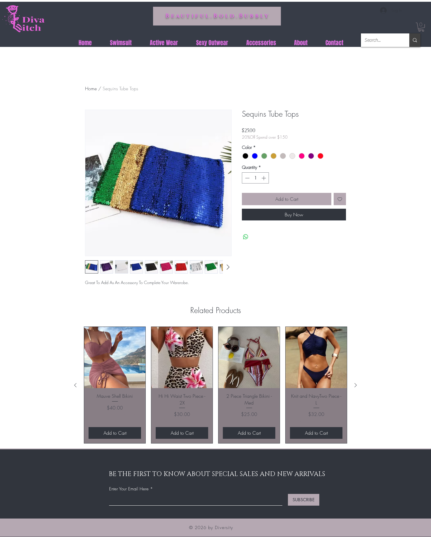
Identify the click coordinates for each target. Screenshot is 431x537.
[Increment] (264, 178)
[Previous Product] (75, 385)
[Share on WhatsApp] (245, 236)
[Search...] (414, 40)
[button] (421, 27)
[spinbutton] (255, 178)
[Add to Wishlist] (340, 199)
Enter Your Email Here (129, 489)
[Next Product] (355, 385)
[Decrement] (247, 178)
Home (91, 88)
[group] (215, 384)
